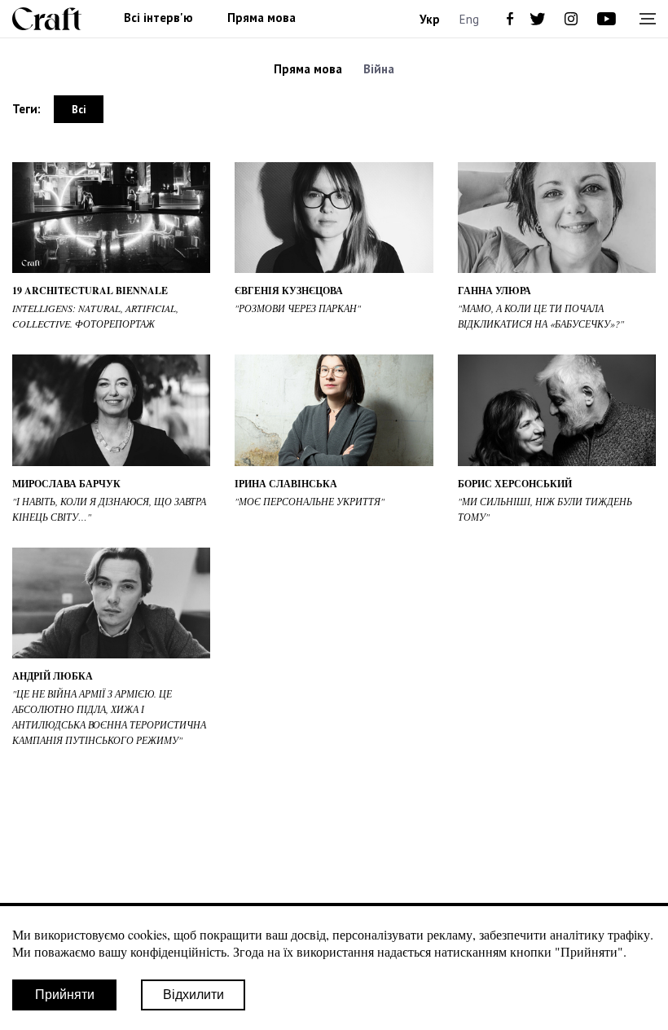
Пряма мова (261, 18)
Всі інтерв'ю (158, 18)
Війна (378, 69)
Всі (79, 110)
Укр (430, 19)
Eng (469, 19)
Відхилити (193, 994)
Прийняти (64, 994)
